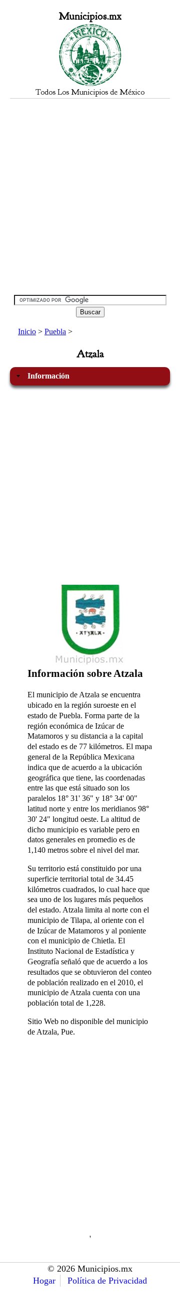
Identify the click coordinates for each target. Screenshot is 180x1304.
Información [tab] (49, 376)
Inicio (27, 331)
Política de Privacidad (107, 1281)
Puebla (55, 331)
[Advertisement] (90, 196)
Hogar (44, 1281)
